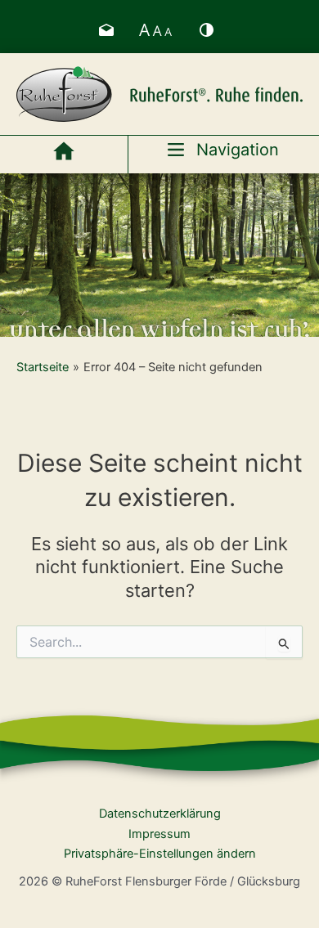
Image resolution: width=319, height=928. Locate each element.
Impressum (159, 834)
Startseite (42, 367)
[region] (159, 255)
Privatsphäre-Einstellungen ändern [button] (160, 853)
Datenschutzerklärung (160, 813)
